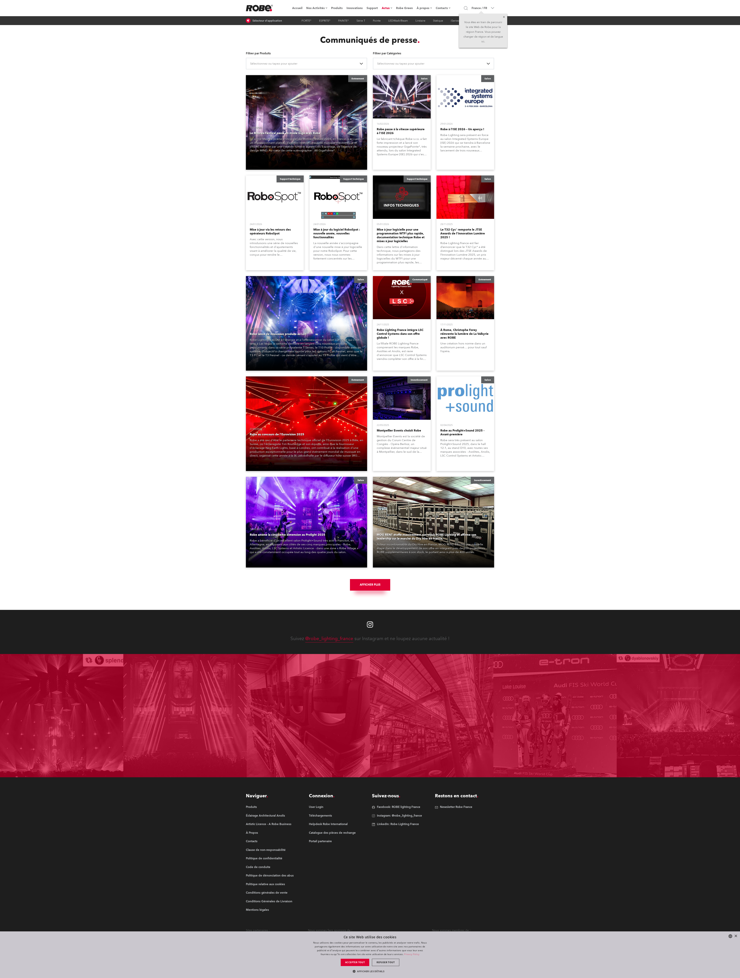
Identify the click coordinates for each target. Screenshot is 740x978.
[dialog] (370, 954)
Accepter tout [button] (355, 962)
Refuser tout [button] (386, 962)
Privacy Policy (411, 954)
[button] (370, 971)
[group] (270, 815)
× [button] (735, 936)
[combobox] (250, 63)
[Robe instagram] (370, 624)
